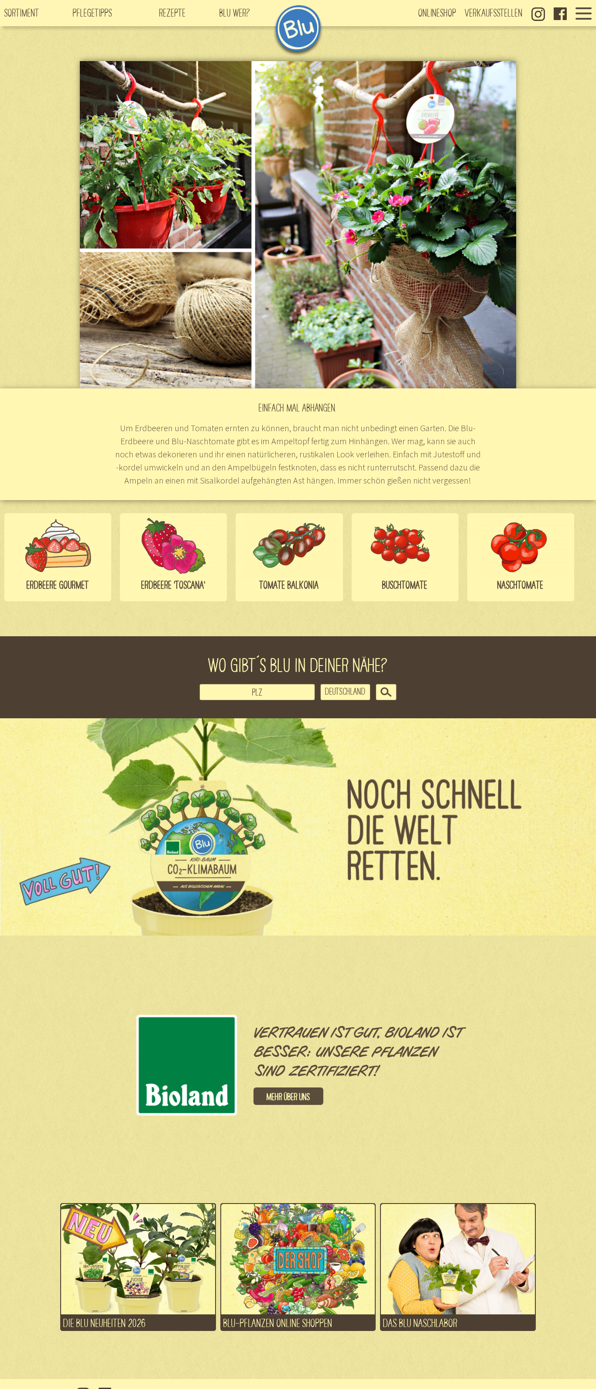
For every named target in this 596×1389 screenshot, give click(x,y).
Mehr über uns (288, 1096)
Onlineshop (437, 12)
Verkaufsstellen (494, 12)
